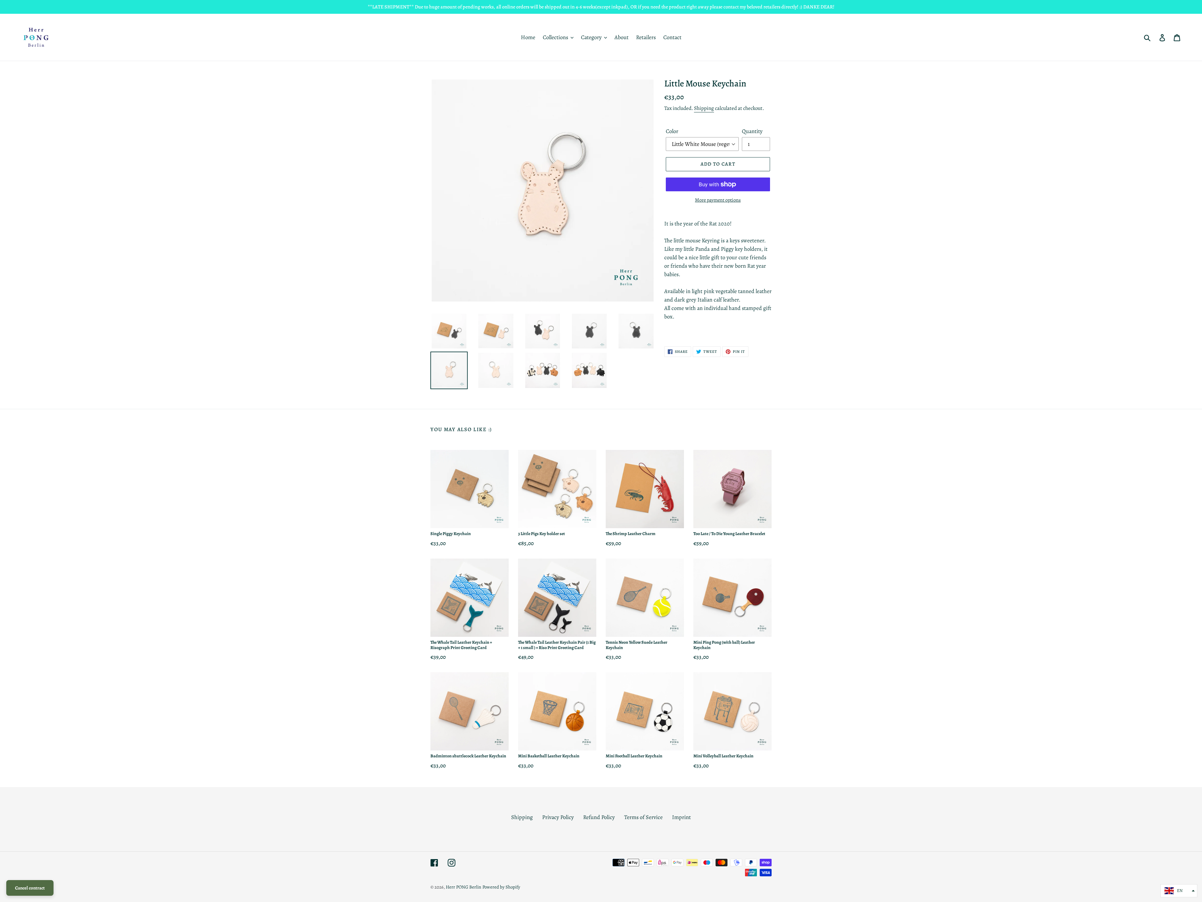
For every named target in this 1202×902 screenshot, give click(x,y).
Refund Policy (599, 817)
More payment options (718, 200)
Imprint (681, 817)
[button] (1178, 890)
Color (672, 131)
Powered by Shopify (501, 887)
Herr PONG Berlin (463, 887)
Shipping (704, 108)
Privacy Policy (558, 817)
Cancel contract (30, 888)
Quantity (752, 131)
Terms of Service (643, 817)
